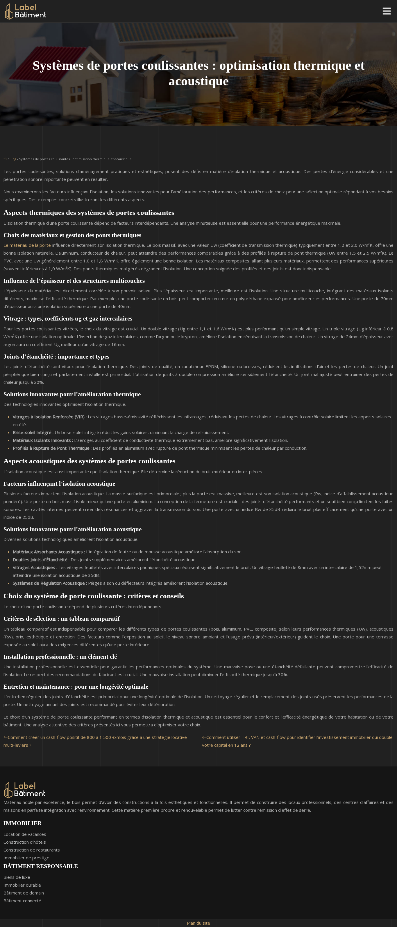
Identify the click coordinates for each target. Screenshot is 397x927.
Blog (13, 159)
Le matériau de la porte (27, 245)
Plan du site (198, 923)
